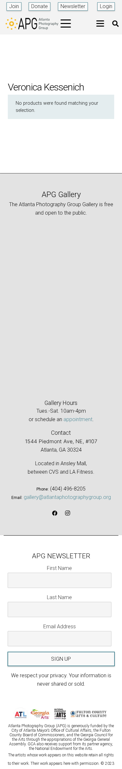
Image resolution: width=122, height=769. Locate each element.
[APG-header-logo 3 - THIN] (32, 23)
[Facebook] (54, 513)
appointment (77, 419)
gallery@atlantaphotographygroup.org (67, 497)
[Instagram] (67, 513)
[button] (66, 23)
